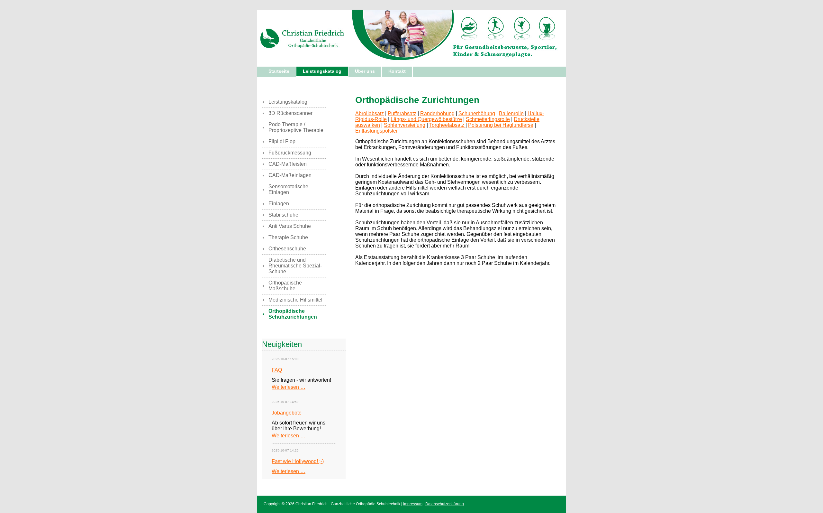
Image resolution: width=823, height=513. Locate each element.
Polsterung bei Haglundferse (500, 125)
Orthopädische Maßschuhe (285, 285)
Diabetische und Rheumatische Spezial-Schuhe (295, 265)
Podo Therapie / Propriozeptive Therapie (295, 127)
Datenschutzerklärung (444, 504)
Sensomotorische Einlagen (288, 189)
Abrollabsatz (369, 113)
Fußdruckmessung (289, 152)
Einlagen (278, 203)
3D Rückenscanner (290, 113)
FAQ (277, 370)
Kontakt (397, 71)
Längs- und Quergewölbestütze (426, 119)
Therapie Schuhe (288, 237)
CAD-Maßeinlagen (290, 175)
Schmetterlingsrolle (488, 119)
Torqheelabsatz (447, 125)
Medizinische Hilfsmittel (295, 300)
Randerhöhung (437, 113)
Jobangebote (287, 412)
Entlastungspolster (376, 131)
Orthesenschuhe (287, 248)
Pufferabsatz (402, 113)
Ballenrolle (511, 113)
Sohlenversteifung (404, 125)
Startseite (278, 71)
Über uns (365, 71)
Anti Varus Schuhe (289, 226)
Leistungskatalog (322, 71)
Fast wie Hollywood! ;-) (298, 461)
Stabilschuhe (283, 215)
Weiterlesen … (288, 387)
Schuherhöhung (476, 113)
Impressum (412, 504)
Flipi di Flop (281, 141)
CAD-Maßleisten (287, 164)
